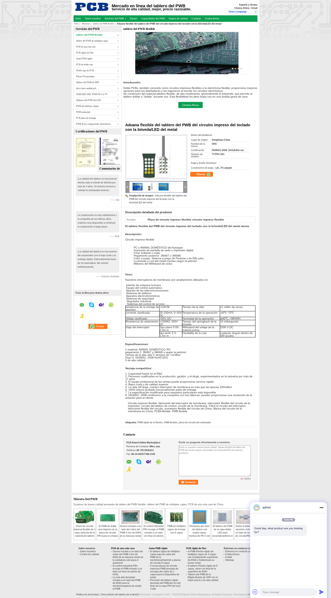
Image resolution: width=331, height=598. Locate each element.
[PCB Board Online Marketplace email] (81, 305)
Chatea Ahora (241, 8)
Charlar (201, 174)
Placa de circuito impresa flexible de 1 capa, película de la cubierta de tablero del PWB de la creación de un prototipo (84, 536)
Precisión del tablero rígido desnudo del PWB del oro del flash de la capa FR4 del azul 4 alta (165, 584)
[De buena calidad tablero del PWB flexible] (85, 167)
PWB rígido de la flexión (150, 422)
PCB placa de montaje (86, 118)
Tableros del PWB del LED (88, 100)
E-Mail (228, 557)
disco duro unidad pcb (86, 88)
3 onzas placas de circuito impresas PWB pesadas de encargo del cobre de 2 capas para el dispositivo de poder (164, 571)
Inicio (78, 18)
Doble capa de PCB (85, 70)
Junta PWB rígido (84, 58)
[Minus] (321, 507)
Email (254, 8)
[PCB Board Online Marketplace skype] (91, 305)
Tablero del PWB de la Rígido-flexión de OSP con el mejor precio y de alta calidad (203, 577)
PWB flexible (170, 422)
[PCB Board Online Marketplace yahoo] (101, 305)
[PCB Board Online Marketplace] (255, 12)
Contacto (196, 18)
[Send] (321, 592)
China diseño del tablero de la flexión (119, 594)
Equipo (133, 18)
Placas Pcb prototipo (85, 76)
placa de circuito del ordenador (195, 422)
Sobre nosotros (93, 18)
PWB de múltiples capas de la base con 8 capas (176, 529)
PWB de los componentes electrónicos (93, 124)
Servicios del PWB (114, 18)
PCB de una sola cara (85, 46)
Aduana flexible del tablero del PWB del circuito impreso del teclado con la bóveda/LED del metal (158, 199)
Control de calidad (89, 554)
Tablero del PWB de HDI (87, 82)
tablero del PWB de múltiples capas (92, 40)
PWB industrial (83, 112)
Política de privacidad (87, 594)
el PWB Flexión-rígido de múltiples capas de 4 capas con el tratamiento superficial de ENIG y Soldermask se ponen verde (203, 557)
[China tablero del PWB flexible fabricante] (92, 10)
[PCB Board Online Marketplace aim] (81, 317)
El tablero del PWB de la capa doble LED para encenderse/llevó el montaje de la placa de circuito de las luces (222, 536)
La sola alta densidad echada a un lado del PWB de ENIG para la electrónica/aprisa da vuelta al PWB (127, 583)
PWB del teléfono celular (87, 106)
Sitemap (229, 560)
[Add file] (255, 592)
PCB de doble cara (84, 64)
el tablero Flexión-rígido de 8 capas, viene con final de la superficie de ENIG (203, 568)
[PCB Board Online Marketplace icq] (111, 305)
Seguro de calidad (178, 18)
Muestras (86, 24)
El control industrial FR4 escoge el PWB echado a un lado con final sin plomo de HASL (153, 533)
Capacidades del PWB (153, 18)
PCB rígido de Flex (85, 52)
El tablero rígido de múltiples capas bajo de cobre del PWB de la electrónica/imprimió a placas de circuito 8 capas (165, 557)
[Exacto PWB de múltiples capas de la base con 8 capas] (176, 517)
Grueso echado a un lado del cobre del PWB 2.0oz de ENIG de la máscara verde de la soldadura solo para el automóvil (128, 557)
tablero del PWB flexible (103, 24)
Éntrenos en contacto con (238, 551)
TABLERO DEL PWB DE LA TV (92, 94)
